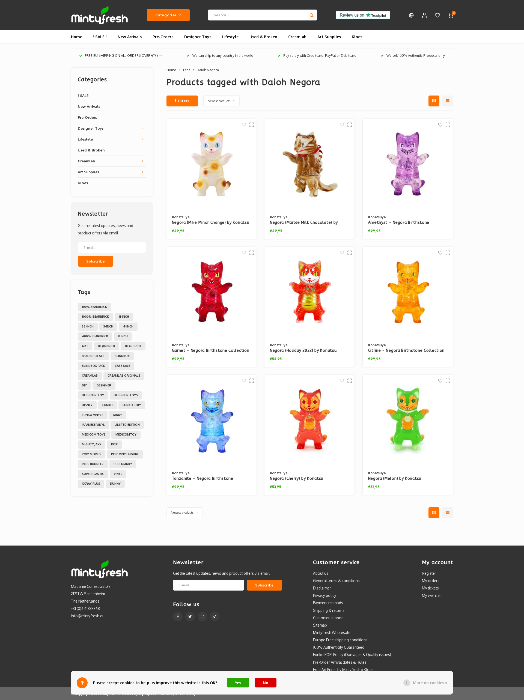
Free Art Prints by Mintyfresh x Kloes (343, 669)
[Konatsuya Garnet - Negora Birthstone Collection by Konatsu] (211, 292)
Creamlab (297, 36)
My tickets (430, 588)
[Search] (311, 15)
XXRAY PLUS (91, 483)
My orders (430, 580)
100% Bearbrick (94, 307)
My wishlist (431, 595)
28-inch (88, 326)
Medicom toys (94, 434)
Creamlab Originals (124, 375)
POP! (114, 444)
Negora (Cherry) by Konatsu (296, 478)
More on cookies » (430, 682)
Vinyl (118, 474)
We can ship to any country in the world (222, 55)
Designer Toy (93, 395)
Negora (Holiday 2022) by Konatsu (303, 350)
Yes (238, 682)
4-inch (128, 326)
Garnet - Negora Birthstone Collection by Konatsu (210, 350)
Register (429, 573)
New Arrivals (130, 36)
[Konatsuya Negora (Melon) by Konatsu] (408, 420)
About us (320, 573)
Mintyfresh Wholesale (331, 632)
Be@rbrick (106, 346)
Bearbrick (133, 346)
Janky (117, 415)
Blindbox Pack (93, 366)
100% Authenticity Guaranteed (338, 647)
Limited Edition (127, 425)
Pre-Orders (163, 36)
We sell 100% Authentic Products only (415, 55)
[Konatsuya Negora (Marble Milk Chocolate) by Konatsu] (309, 164)
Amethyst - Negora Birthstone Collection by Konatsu (399, 222)
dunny (115, 483)
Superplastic (93, 474)
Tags (186, 70)
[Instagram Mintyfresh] (202, 616)
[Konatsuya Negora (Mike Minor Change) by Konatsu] (211, 164)
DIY (84, 385)
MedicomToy (125, 434)
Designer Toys (197, 36)
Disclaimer (322, 588)
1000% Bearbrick (95, 316)
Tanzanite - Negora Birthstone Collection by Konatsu (202, 478)
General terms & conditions (336, 580)
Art (85, 346)
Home (76, 36)
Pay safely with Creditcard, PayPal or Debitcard (319, 55)
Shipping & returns (328, 610)
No (265, 682)
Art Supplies (329, 36)
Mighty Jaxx (91, 444)
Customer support (328, 617)
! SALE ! (100, 36)
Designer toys (126, 395)
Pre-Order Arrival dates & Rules (340, 662)
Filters (183, 101)
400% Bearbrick (95, 336)
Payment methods (328, 602)
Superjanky (123, 464)
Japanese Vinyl (93, 425)
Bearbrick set (93, 356)
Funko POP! (132, 405)
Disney (87, 405)
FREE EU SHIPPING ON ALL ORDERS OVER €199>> (123, 55)
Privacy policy (324, 595)
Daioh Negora (208, 70)
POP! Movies (91, 454)
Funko (107, 405)
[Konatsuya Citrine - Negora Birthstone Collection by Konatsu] (408, 292)
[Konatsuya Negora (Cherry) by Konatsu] (309, 420)
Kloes (357, 36)
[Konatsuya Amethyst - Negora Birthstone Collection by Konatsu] (408, 164)
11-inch (124, 316)
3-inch (108, 326)
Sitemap (320, 625)
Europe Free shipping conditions (340, 640)
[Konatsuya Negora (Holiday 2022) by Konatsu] (309, 292)
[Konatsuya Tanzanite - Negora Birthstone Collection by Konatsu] (211, 420)
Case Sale (122, 366)
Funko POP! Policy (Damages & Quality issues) (352, 654)
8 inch (123, 336)
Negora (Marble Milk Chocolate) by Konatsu (304, 222)
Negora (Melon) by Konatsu (395, 478)
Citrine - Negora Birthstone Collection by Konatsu (406, 350)
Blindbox (122, 356)
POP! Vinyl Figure (125, 454)
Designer (104, 385)
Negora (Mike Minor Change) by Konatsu (210, 222)
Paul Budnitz (93, 464)
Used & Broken (263, 36)
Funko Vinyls (92, 415)
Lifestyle (230, 36)
